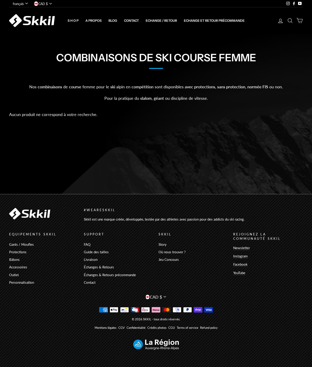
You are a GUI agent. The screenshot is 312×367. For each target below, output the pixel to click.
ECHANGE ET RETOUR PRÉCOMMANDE (214, 21)
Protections (17, 252)
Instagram (240, 256)
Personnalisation (21, 282)
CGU (171, 327)
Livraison (91, 259)
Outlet (14, 275)
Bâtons (14, 259)
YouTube (239, 273)
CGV (121, 327)
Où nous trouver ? (172, 252)
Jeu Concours (169, 259)
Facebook (240, 264)
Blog (112, 21)
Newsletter (241, 248)
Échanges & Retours (99, 267)
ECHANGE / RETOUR (161, 21)
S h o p (73, 21)
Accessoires (18, 267)
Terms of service (187, 327)
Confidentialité (136, 327)
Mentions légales (105, 327)
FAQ (87, 244)
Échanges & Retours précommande (110, 275)
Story (163, 244)
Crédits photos (157, 327)
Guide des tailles (96, 252)
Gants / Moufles (21, 244)
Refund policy (209, 327)
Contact (131, 21)
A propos (93, 21)
